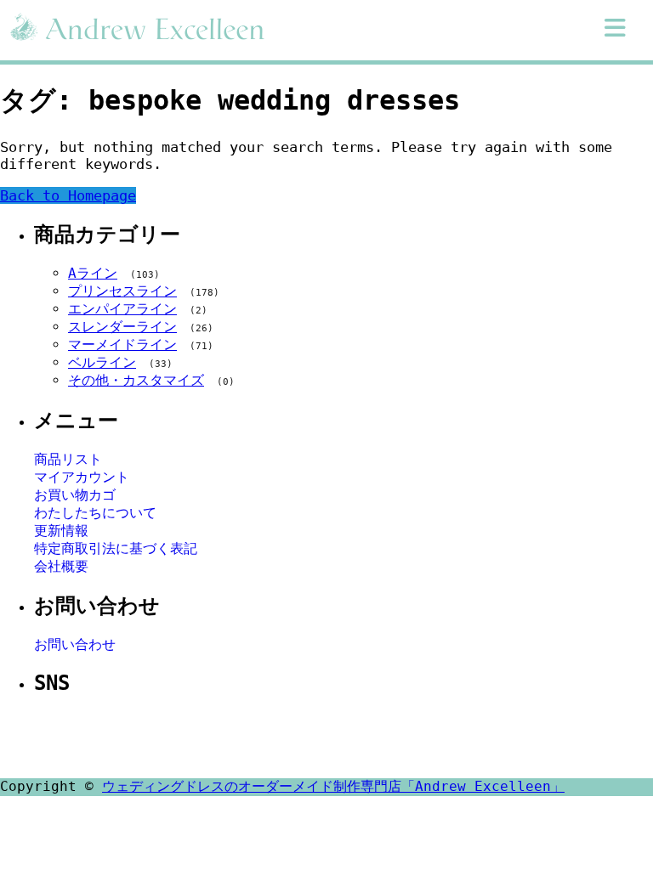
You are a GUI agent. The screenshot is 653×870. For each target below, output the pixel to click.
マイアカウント (81, 477)
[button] (615, 28)
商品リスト (68, 459)
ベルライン (102, 362)
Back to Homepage (68, 195)
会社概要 (61, 566)
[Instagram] (323, 738)
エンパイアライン (122, 309)
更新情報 (61, 531)
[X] (282, 738)
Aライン (92, 273)
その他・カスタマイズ (136, 380)
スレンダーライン (122, 327)
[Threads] (364, 738)
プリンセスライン (122, 291)
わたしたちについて (95, 513)
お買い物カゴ (75, 495)
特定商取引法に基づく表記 (115, 548)
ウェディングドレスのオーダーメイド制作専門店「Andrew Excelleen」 (333, 786)
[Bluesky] (405, 738)
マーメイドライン (122, 344)
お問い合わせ (75, 644)
